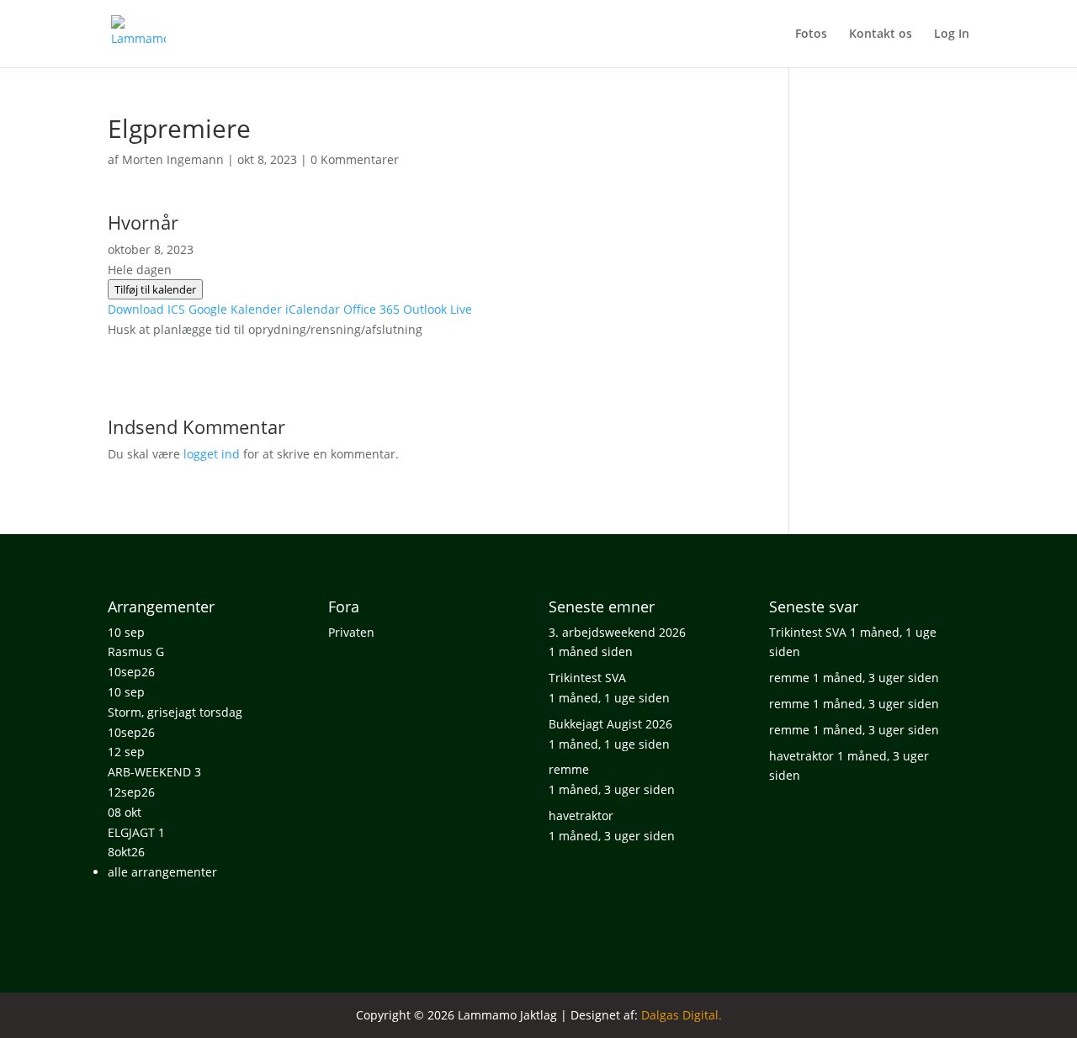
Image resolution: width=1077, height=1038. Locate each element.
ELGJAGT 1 (136, 832)
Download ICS (146, 309)
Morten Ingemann (173, 159)
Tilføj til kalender (155, 289)
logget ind (211, 454)
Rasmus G (136, 651)
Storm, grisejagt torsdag (175, 712)
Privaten (351, 632)
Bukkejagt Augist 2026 (610, 724)
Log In (951, 34)
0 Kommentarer (354, 159)
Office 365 (371, 309)
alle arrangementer (162, 872)
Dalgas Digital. (681, 1015)
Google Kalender (235, 309)
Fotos (811, 34)
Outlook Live (437, 309)
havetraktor (581, 816)
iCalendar (312, 309)
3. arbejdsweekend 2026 (617, 632)
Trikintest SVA (587, 678)
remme (569, 769)
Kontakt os (880, 34)
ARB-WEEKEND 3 (154, 772)
